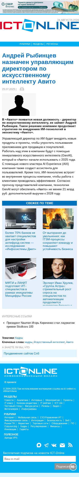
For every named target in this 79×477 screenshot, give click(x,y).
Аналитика (22, 400)
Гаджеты (24, 429)
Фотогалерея (11, 409)
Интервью (36, 400)
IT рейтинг (45, 403)
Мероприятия (53, 400)
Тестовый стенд (12, 406)
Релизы (46, 406)
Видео (56, 406)
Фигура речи (31, 406)
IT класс (8, 403)
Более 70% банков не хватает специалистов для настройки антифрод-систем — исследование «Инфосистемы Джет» (20, 241)
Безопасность (54, 420)
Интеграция (37, 420)
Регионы (52, 44)
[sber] (39, 6)
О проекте (10, 382)
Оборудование (59, 423)
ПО (72, 423)
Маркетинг (23, 423)
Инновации (10, 429)
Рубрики (25, 44)
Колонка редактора (27, 403)
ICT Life (59, 403)
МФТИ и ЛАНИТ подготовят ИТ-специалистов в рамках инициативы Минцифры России (19, 289)
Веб (67, 420)
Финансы (55, 426)
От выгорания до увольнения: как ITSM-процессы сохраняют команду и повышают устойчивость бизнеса (58, 241)
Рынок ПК (9, 423)
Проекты (67, 400)
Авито (69, 342)
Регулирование (39, 426)
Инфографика (28, 409)
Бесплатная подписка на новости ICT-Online (33, 452)
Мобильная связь (27, 417)
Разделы (38, 44)
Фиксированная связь (16, 420)
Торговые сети (40, 423)
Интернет (9, 417)
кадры (28, 342)
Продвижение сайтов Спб (21, 353)
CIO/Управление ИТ (51, 417)
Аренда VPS (10, 438)
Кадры (19, 337)
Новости (8, 400)
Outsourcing (10, 426)
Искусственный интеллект (49, 342)
